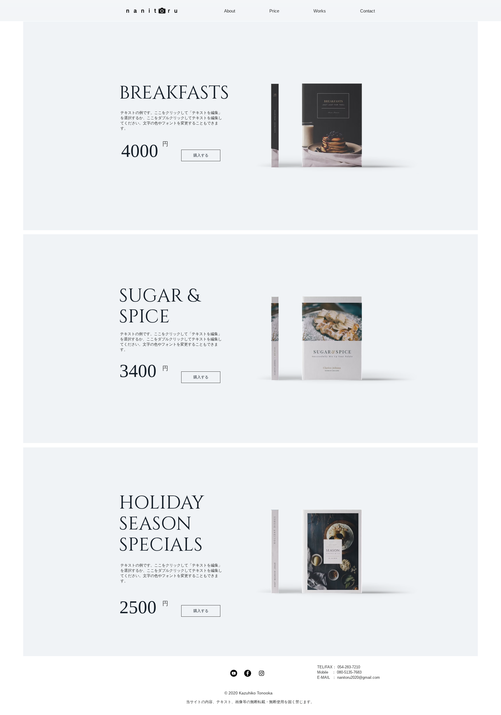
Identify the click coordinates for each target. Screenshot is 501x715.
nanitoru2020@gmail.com (358, 677)
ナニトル (287, 693)
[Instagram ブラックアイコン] (261, 673)
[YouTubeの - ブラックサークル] (233, 673)
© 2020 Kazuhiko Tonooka (250, 693)
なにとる (216, 693)
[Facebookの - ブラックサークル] (247, 673)
